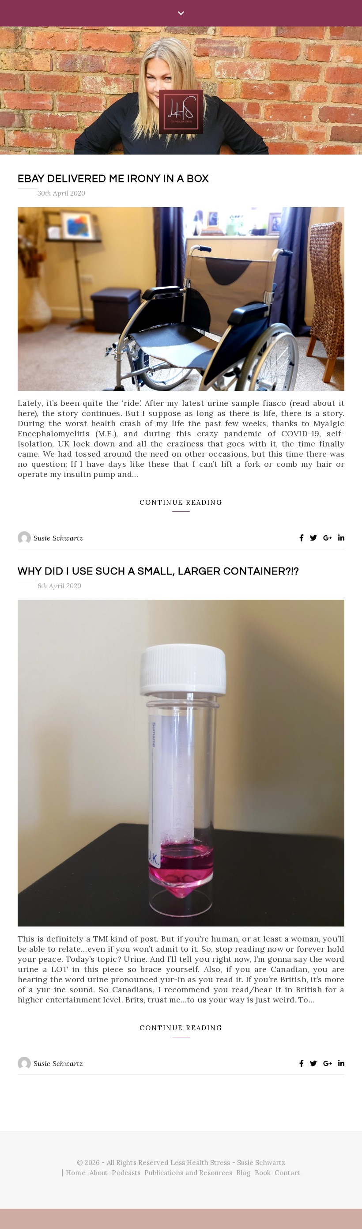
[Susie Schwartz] (181, 89)
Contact (288, 1172)
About (99, 1172)
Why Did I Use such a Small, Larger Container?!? (158, 571)
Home (75, 1172)
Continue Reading (181, 502)
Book (263, 1172)
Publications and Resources (188, 1172)
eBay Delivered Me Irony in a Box (113, 179)
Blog (243, 1172)
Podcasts (126, 1172)
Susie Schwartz (58, 537)
